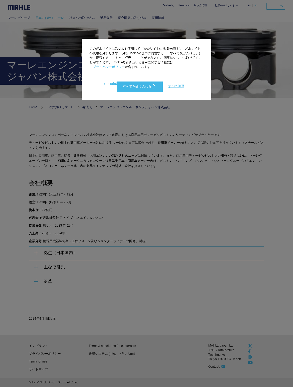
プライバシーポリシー (109, 67)
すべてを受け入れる (137, 86)
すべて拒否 (176, 86)
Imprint (111, 83)
